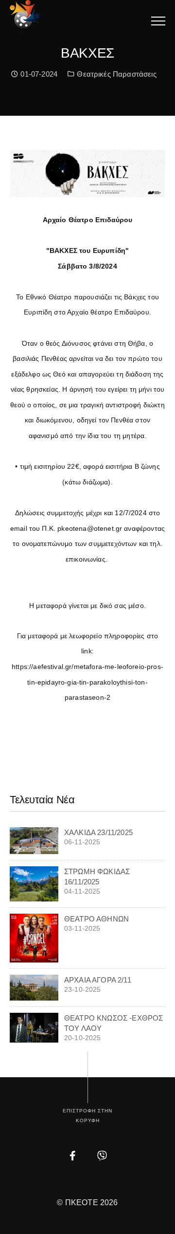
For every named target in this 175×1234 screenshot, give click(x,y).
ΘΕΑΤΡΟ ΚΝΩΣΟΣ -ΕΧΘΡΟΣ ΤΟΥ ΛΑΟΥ (113, 1023)
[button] (158, 21)
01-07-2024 (37, 74)
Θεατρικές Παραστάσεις (116, 74)
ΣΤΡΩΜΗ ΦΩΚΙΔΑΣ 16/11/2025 (97, 876)
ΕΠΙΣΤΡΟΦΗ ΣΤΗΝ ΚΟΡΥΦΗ (87, 1115)
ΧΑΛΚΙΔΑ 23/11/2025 (98, 832)
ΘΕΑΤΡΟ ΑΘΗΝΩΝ (96, 919)
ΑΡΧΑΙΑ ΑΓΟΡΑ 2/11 (97, 980)
